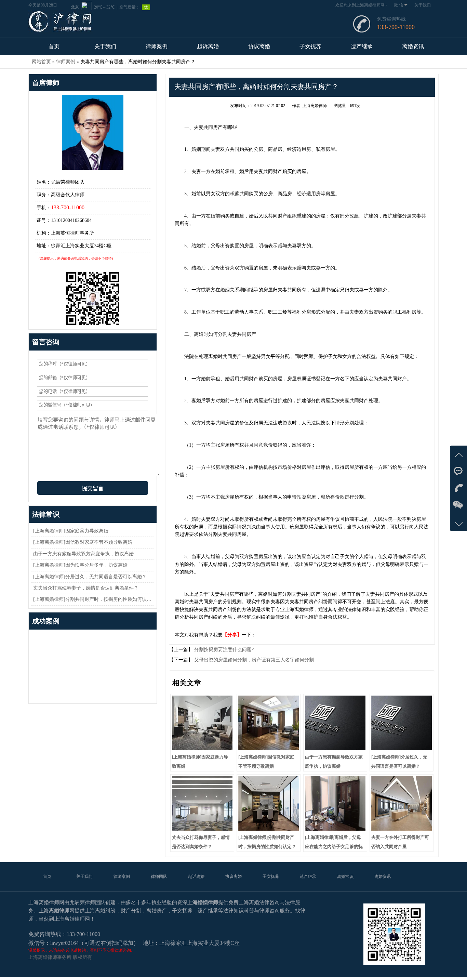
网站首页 (41, 61)
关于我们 (422, 5)
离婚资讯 (413, 46)
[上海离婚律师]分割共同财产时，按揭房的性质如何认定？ (94, 599)
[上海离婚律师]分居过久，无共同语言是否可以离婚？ (90, 576)
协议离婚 (259, 46)
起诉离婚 (208, 46)
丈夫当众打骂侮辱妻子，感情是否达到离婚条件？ (85, 588)
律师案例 (157, 46)
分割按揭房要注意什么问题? (223, 649)
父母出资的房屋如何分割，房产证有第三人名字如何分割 (253, 659)
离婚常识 (345, 876)
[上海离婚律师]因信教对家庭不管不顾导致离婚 (82, 542)
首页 (54, 46)
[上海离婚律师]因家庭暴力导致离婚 (70, 530)
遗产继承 (362, 46)
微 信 (398, 5)
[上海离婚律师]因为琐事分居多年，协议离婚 (80, 565)
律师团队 (159, 876)
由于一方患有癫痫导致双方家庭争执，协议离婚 (83, 553)
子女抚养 (310, 46)
